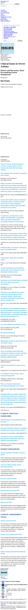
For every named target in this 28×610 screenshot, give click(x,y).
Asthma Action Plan (6, 502)
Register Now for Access (9, 36)
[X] (2, 585)
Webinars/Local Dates (9, 30)
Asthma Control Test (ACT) (8, 520)
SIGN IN (17, 4)
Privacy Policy (12, 603)
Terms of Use (22, 603)
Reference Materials (10, 33)
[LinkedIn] (2, 588)
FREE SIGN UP (5, 1)
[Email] (2, 591)
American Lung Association (8, 478)
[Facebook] (2, 582)
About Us (3, 604)
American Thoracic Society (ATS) (10, 490)
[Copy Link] (2, 596)
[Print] (2, 593)
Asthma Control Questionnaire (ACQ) (11, 534)
